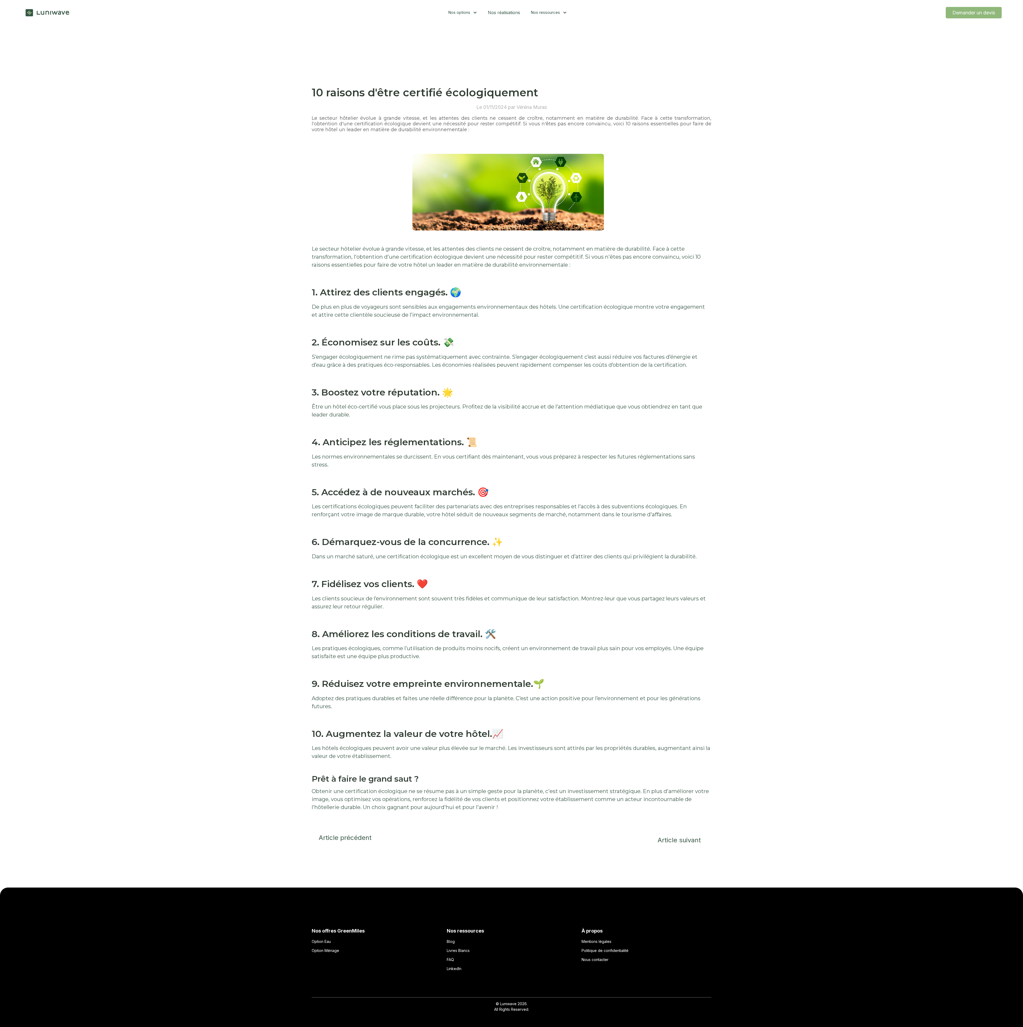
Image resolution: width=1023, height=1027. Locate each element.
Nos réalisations (504, 12)
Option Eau (321, 941)
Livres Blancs (458, 950)
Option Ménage (325, 950)
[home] (48, 12)
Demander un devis (973, 12)
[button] (462, 12)
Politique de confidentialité (605, 950)
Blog (451, 941)
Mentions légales (596, 941)
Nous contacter (595, 959)
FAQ (450, 959)
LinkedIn (454, 968)
